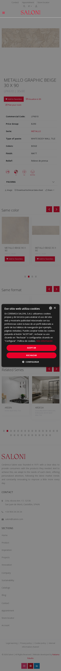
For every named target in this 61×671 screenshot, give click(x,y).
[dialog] (30, 335)
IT (29, 6)
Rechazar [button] (31, 355)
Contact (15, 2)
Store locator (43, 2)
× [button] (55, 308)
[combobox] (50, 308)
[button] (30, 361)
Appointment (28, 2)
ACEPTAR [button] (31, 347)
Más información (44, 340)
